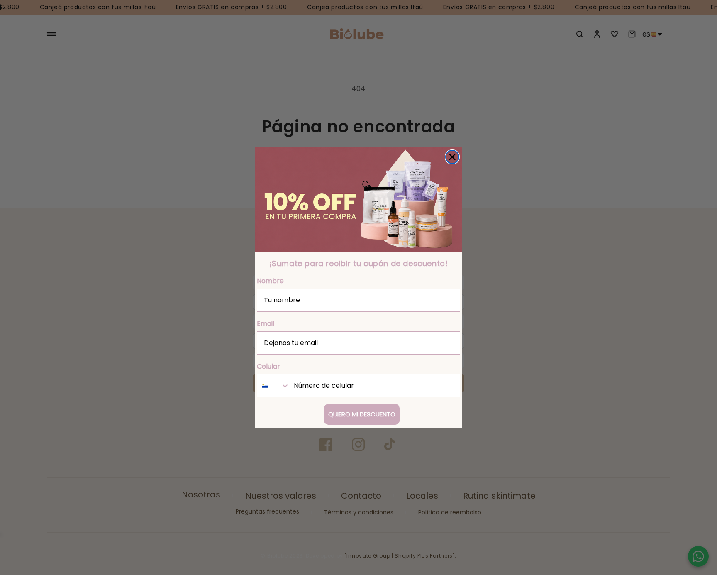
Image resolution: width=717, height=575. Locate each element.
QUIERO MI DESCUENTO (361, 414)
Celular (268, 366)
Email (265, 323)
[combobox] (273, 385)
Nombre (270, 281)
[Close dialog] (452, 157)
